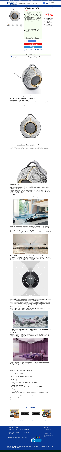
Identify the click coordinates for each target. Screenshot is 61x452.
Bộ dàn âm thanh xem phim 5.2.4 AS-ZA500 (46, 420)
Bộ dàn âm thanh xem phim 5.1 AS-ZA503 (14, 420)
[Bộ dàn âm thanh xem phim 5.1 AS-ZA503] (14, 413)
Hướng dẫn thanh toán (44, 0)
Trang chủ (25, 7)
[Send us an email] (9, 0)
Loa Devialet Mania (24, 366)
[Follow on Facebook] (7, 0)
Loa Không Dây (37, 49)
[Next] (21, 14)
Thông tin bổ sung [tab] (32, 54)
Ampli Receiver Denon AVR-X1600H (24, 420)
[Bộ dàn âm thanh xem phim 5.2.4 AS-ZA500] (46, 413)
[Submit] (44, 3)
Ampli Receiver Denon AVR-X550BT (35, 420)
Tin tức (32, 0)
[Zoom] (8, 22)
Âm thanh (28, 7)
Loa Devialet (37, 7)
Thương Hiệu (32, 7)
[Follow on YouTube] (39, 437)
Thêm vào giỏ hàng (32, 40)
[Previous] (8, 14)
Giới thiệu (29, 0)
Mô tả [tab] (27, 54)
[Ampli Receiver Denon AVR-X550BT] (36, 413)
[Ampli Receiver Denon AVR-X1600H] (25, 413)
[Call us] (38, 437)
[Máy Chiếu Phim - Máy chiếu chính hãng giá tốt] (12, 3)
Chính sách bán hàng (37, 0)
